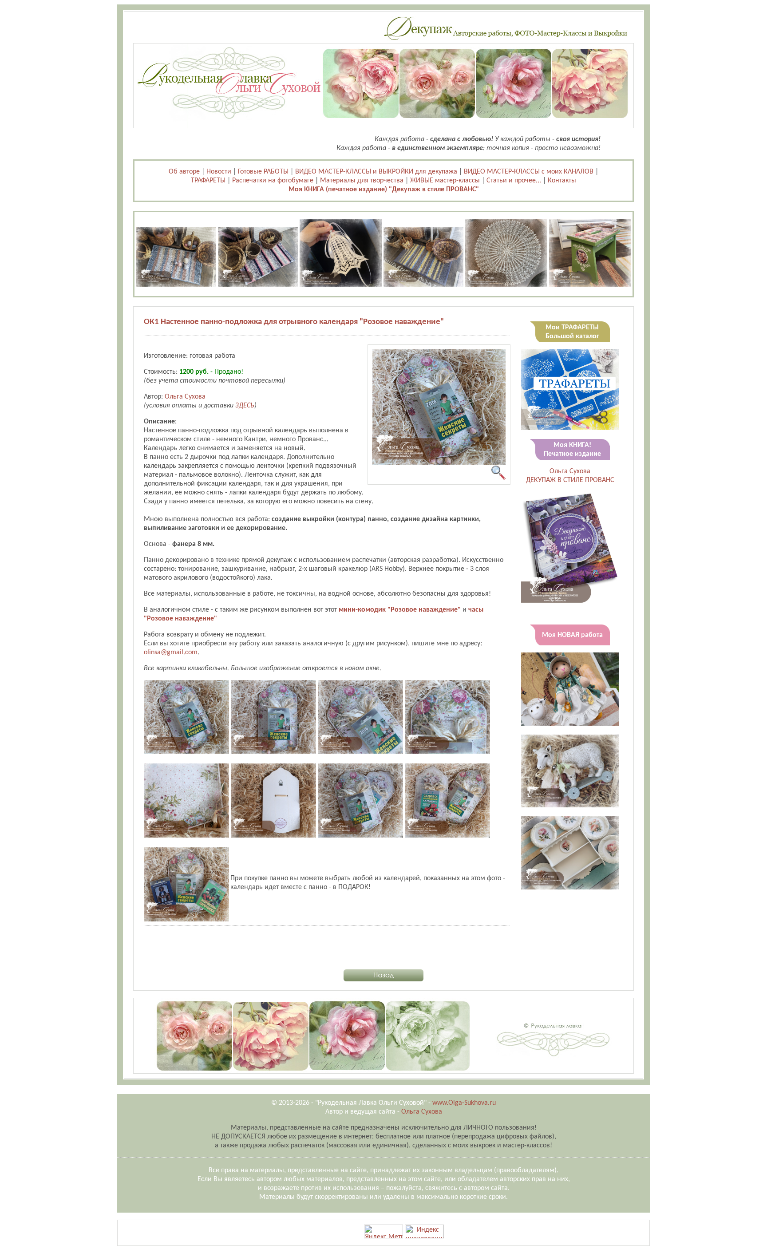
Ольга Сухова (185, 396)
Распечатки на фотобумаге (272, 180)
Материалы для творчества (361, 180)
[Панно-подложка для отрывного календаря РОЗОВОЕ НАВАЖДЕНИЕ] (186, 751)
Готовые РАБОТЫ (263, 171)
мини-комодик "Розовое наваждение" (400, 609)
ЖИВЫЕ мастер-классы (445, 180)
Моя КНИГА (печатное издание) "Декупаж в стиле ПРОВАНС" (384, 189)
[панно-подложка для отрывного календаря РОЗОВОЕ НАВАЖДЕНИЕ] (439, 462)
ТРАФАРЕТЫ (208, 180)
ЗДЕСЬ (244, 405)
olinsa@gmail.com (171, 652)
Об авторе (184, 171)
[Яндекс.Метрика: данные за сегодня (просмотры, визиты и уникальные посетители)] (383, 1231)
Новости (218, 171)
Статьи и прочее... (513, 180)
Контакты (562, 180)
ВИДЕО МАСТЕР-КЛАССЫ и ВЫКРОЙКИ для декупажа (376, 171)
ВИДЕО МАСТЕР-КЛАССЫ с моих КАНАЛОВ (528, 171)
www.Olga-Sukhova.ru (464, 1103)
